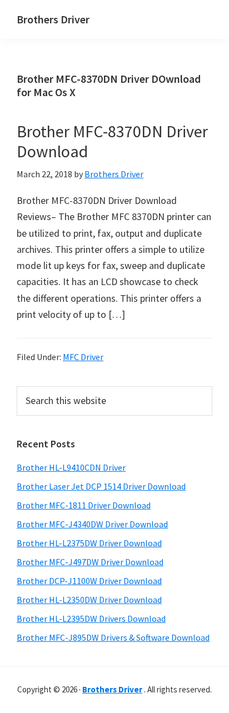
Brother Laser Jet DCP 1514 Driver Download (101, 486)
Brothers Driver (53, 19)
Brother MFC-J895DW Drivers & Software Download (113, 637)
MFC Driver (83, 356)
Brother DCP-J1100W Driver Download (89, 580)
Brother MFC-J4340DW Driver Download (92, 524)
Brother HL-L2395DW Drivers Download (91, 618)
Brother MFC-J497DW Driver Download (90, 561)
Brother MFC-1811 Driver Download (84, 505)
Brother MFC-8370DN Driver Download (112, 141)
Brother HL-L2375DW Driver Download (89, 543)
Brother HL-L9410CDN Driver (71, 467)
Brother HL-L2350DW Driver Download (89, 599)
